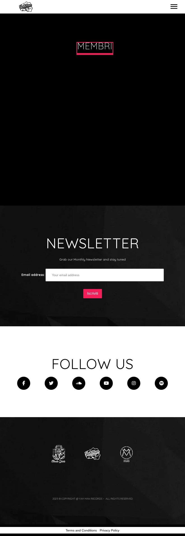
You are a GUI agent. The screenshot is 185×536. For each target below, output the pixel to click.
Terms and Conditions (81, 530)
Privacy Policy (109, 530)
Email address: (33, 275)
